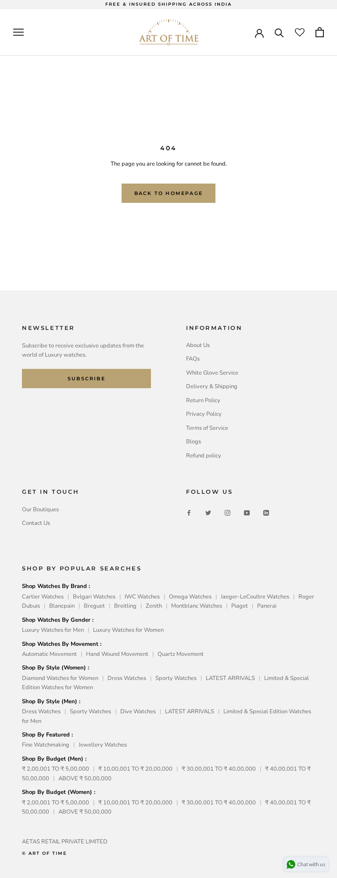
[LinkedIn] (266, 512)
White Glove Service (212, 373)
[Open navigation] (18, 32)
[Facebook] (189, 512)
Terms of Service (207, 428)
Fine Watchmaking (45, 745)
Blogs (193, 442)
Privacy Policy (204, 414)
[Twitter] (208, 512)
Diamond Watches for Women (60, 678)
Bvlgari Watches (94, 597)
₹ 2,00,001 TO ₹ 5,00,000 (55, 769)
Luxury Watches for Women (128, 630)
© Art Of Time (44, 853)
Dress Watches (127, 678)
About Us (198, 345)
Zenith (154, 606)
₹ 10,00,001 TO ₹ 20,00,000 (135, 769)
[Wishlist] (300, 32)
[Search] (279, 32)
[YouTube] (247, 512)
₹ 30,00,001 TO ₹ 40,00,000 (219, 769)
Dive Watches (138, 711)
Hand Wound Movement (117, 654)
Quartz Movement (181, 654)
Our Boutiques (40, 509)
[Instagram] (227, 512)
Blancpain (62, 606)
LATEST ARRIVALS (230, 678)
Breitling (125, 606)
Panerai (266, 606)
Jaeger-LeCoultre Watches (255, 597)
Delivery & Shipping (211, 386)
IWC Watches (142, 597)
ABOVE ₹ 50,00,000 (84, 778)
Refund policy (203, 456)
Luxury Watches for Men (53, 630)
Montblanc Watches (196, 606)
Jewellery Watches (103, 745)
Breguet (94, 606)
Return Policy (203, 400)
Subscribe (86, 378)
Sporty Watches (176, 678)
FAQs (193, 359)
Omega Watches (190, 597)
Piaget (239, 606)
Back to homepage (168, 193)
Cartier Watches (43, 597)
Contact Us (36, 523)
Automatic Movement (49, 654)
